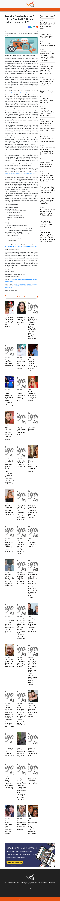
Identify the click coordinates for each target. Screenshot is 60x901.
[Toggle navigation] (5, 10)
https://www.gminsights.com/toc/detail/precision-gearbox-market (21, 246)
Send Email (10, 273)
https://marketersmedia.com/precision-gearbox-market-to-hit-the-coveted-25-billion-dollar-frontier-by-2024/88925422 (21, 285)
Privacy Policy (27, 888)
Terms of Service (17, 888)
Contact (45, 888)
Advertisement (36, 888)
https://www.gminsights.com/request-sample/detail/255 (18, 92)
